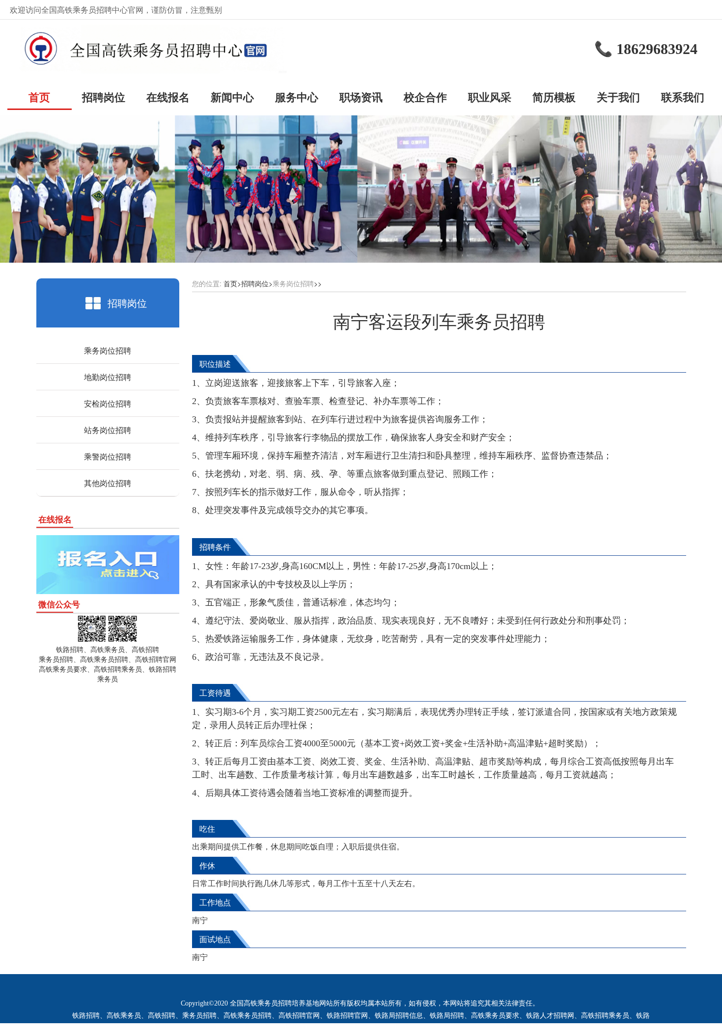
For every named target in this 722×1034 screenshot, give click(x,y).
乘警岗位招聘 (107, 456)
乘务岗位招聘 (107, 350)
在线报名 (168, 97)
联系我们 (682, 97)
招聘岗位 (103, 97)
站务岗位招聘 (107, 429)
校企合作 (425, 97)
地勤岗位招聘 (107, 376)
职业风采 (489, 97)
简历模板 (554, 97)
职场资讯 (361, 97)
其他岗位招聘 (107, 483)
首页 (39, 97)
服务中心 (296, 97)
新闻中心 (232, 97)
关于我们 (618, 97)
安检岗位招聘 (107, 403)
